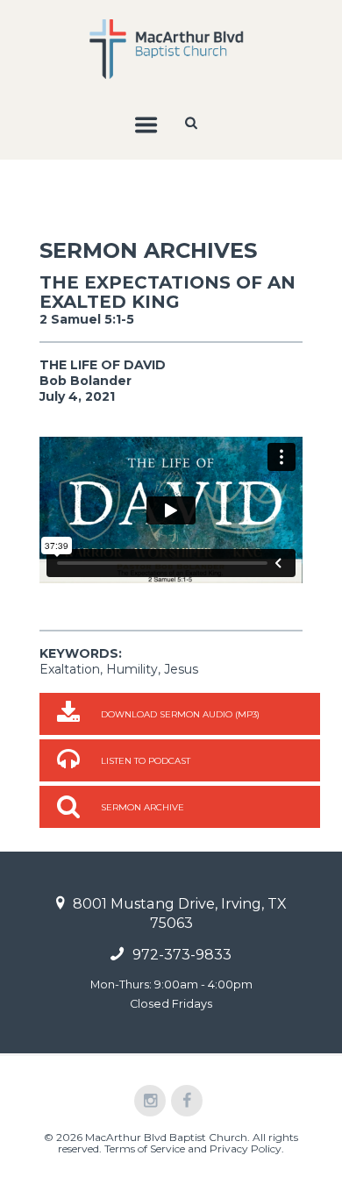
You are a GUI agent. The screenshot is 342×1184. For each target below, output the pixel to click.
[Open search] (193, 123)
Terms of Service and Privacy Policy (192, 1148)
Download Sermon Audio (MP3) (180, 714)
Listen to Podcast (145, 761)
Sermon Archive (142, 807)
